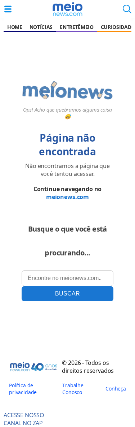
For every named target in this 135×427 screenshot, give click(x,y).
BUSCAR (67, 293)
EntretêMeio (76, 26)
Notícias (41, 26)
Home (14, 26)
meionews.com (67, 197)
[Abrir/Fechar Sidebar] (8, 9)
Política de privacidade (23, 389)
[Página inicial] (67, 9)
